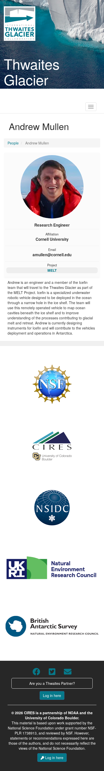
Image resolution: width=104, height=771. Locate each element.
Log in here (52, 695)
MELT (52, 270)
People (13, 142)
